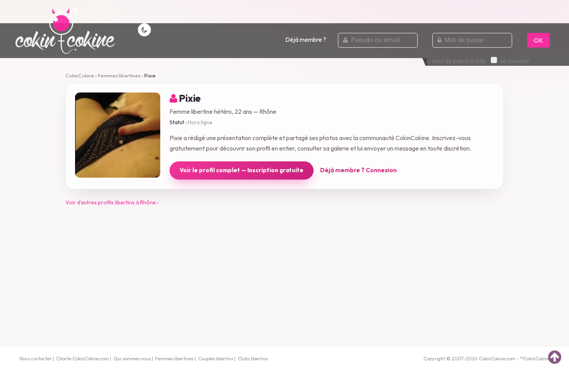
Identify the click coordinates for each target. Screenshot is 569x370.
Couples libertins (215, 358)
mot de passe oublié (459, 61)
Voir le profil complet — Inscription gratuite (241, 170)
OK (538, 40)
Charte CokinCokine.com (82, 358)
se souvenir (515, 61)
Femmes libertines (119, 75)
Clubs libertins (253, 358)
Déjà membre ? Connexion (358, 170)
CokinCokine (79, 75)
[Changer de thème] (144, 29)
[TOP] (554, 357)
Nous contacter (35, 358)
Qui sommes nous (132, 358)
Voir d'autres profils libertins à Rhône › (112, 202)
